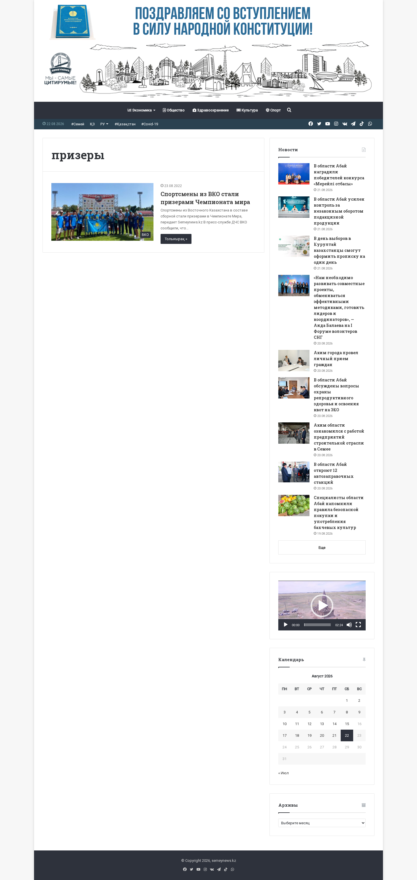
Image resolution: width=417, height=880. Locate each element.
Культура (249, 110)
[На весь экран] (358, 625)
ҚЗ (92, 124)
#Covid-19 (149, 124)
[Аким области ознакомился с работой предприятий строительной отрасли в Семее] (293, 433)
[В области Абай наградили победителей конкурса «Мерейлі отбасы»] (293, 173)
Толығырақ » (176, 239)
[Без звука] (349, 625)
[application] (322, 606)
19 (309, 735)
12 (309, 724)
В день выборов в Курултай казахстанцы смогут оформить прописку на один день (339, 250)
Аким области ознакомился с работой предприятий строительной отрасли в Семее (339, 437)
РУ (102, 124)
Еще (322, 547)
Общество (175, 110)
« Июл (283, 773)
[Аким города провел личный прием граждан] (293, 360)
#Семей (77, 124)
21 (334, 735)
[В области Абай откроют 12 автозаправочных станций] (293, 472)
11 (297, 724)
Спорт (275, 110)
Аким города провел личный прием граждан (336, 358)
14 (334, 724)
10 (285, 724)
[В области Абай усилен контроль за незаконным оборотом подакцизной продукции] (293, 207)
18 (297, 735)
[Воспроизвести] (285, 625)
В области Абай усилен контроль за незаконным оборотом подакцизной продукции (339, 211)
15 (347, 724)
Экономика (141, 110)
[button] (322, 605)
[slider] (317, 624)
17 (285, 735)
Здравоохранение (212, 110)
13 (322, 724)
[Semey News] (208, 71)
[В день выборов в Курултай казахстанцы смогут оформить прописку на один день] (293, 246)
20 (322, 735)
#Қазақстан (125, 124)
